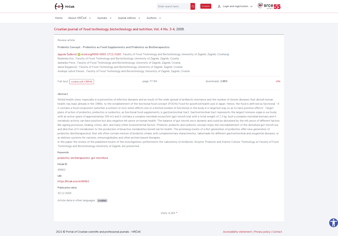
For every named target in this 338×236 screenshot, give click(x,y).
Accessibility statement (237, 232)
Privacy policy (262, 232)
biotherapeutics (80, 158)
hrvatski (206, 6)
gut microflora (99, 158)
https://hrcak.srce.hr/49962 (73, 181)
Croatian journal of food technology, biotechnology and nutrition (103, 29)
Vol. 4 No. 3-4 (164, 29)
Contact (277, 232)
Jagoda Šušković (68, 54)
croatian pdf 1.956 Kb (81, 81)
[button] (234, 6)
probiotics (64, 158)
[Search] (192, 6)
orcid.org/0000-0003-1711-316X (101, 54)
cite (278, 81)
